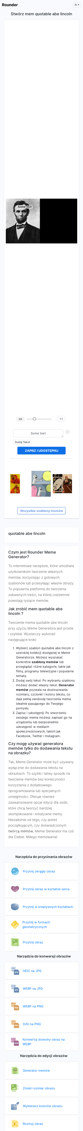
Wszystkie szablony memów (41, 511)
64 (20, 419)
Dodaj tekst (22, 442)
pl (76, 5)
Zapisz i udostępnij (41, 451)
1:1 (61, 419)
